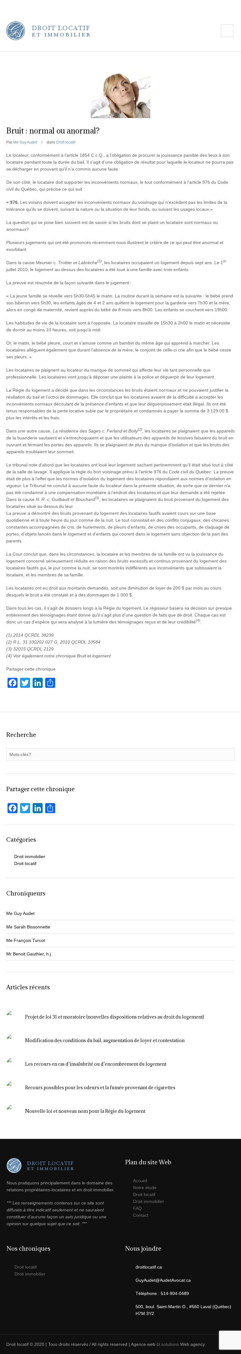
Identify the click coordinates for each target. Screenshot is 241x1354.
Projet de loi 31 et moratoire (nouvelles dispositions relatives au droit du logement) (114, 1017)
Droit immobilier (29, 856)
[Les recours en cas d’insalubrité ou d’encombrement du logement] (13, 1063)
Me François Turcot (25, 940)
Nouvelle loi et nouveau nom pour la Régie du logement (85, 1111)
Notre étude (145, 1187)
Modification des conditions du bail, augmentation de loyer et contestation (105, 1040)
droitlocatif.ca (149, 1267)
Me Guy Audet (20, 913)
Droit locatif (65, 142)
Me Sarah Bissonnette (28, 926)
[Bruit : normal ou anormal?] (120, 93)
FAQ (137, 1208)
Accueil (140, 1180)
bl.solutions (168, 1344)
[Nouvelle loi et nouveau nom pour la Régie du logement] (13, 1110)
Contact (140, 1215)
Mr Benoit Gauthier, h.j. (29, 953)
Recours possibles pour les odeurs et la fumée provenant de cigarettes (100, 1087)
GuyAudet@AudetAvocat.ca (163, 1280)
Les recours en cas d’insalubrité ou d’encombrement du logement (95, 1064)
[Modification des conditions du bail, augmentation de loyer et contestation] (13, 1040)
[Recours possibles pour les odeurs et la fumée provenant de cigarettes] (13, 1087)
